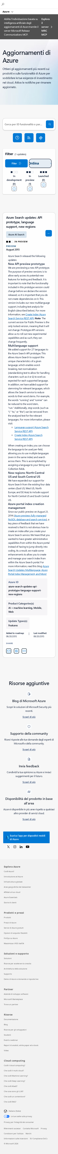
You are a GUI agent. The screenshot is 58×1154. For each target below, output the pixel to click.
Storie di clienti (10, 902)
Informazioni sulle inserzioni (16, 1138)
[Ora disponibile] (43, 184)
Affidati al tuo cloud (12, 892)
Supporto (8, 974)
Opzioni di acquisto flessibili (15, 933)
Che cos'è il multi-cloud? (14, 1070)
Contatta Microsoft (31, 1128)
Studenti (7, 1035)
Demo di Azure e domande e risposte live (21, 979)
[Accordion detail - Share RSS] (16, 651)
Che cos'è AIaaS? (10, 1086)
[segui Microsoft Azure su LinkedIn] (21, 846)
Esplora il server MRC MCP (45, 26)
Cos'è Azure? (9, 871)
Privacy (44, 1128)
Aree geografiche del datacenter (17, 887)
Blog (6, 1024)
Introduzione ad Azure (13, 876)
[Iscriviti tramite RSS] (29, 137)
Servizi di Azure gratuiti (14, 928)
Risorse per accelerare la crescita (17, 963)
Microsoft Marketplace (13, 999)
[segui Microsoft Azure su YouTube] (27, 846)
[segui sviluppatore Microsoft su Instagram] (15, 846)
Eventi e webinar (11, 1040)
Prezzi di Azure (10, 922)
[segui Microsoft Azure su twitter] (8, 846)
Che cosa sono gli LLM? (13, 1091)
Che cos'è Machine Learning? (16, 1076)
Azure (6, 11)
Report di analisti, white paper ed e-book (21, 1045)
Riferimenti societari (12, 1128)
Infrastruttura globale (13, 882)
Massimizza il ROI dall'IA (14, 943)
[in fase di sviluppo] (14, 188)
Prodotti (7, 917)
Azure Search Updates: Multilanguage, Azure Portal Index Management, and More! (28, 570)
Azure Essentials (10, 897)
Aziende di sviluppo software (16, 994)
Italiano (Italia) (15, 1111)
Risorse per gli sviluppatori (15, 1029)
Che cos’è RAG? (10, 1101)
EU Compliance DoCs (38, 1138)
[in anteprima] (29, 188)
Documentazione (11, 1019)
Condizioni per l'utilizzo (14, 1133)
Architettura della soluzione (15, 968)
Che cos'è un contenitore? (14, 1096)
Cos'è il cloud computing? (14, 1065)
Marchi (28, 1133)
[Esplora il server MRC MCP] (40, 137)
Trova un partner (11, 1004)
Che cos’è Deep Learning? (14, 1081)
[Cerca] (50, 124)
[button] (17, 137)
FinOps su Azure (11, 938)
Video (6, 1050)
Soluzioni (8, 958)
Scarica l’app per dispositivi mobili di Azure (27, 837)
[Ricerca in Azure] (3, 4)
